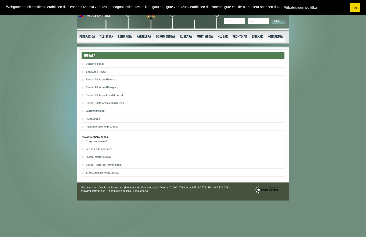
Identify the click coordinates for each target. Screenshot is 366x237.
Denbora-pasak (95, 63)
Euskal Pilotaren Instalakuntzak (105, 95)
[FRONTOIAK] (240, 36)
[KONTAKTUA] (275, 36)
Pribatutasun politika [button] (300, 7)
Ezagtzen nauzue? (97, 141)
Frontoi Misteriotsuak (98, 157)
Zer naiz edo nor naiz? (99, 149)
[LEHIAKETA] (125, 36)
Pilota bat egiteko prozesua (102, 126)
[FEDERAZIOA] (87, 36)
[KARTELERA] (144, 36)
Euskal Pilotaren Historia (101, 79)
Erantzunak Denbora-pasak (102, 172)
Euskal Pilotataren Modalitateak (105, 103)
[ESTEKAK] (257, 36)
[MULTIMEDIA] (204, 36)
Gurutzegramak (95, 110)
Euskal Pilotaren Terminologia (104, 164)
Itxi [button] (355, 7)
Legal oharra (140, 190)
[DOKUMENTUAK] (166, 36)
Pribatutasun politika (119, 190)
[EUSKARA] (186, 36)
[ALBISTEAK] (106, 36)
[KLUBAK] (222, 36)
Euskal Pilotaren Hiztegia (101, 87)
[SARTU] (278, 21)
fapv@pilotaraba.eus (93, 190)
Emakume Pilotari (96, 71)
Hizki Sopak (93, 118)
